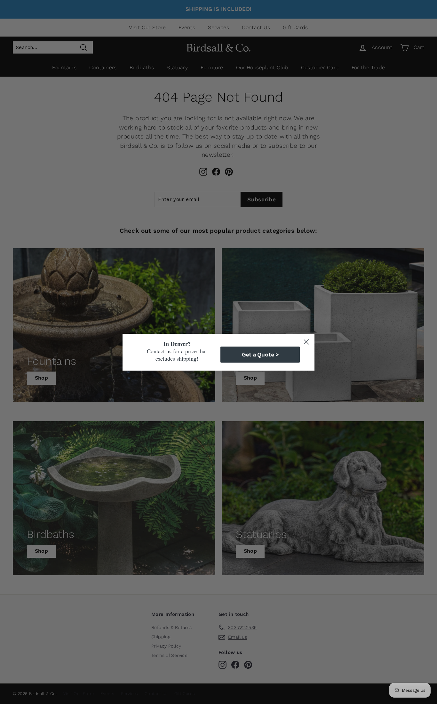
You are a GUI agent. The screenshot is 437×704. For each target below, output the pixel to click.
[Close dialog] (306, 342)
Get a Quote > (260, 354)
